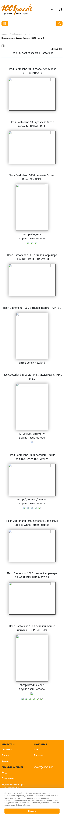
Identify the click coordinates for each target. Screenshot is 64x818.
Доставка (6, 749)
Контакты (38, 755)
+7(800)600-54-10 (43, 767)
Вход (4, 772)
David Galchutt (35, 685)
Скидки (5, 761)
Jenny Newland (36, 362)
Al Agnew (35, 234)
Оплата (5, 755)
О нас (36, 749)
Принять (32, 811)
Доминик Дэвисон (35, 499)
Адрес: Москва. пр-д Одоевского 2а (13, 786)
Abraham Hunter (36, 433)
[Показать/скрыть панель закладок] (2, 45)
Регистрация (7, 778)
